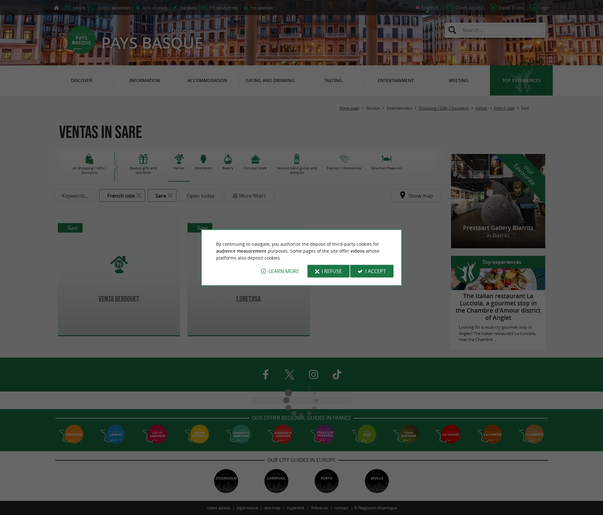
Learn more (284, 271)
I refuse (332, 271)
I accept (375, 271)
